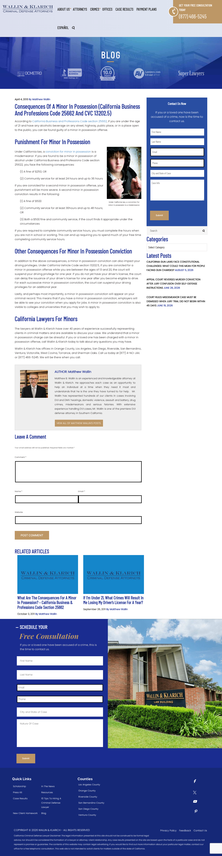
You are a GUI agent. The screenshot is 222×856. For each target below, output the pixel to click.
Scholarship (19, 786)
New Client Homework (25, 813)
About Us (63, 9)
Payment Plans (146, 9)
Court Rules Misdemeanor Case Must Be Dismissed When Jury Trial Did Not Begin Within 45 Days (176, 301)
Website (19, 512)
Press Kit (17, 792)
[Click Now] (196, 781)
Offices (107, 9)
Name (18, 491)
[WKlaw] (28, 8)
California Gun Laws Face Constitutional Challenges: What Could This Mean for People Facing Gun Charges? (176, 266)
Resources (47, 792)
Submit (159, 215)
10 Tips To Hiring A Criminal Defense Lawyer (51, 803)
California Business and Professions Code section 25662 (69, 121)
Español (63, 27)
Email (81, 491)
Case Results (124, 9)
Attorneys (80, 9)
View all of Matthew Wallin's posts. (79, 423)
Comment (20, 457)
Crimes (94, 9)
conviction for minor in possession (68, 151)
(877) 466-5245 (193, 16)
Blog (43, 813)
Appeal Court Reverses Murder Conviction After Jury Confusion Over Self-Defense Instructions (173, 283)
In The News (48, 786)
